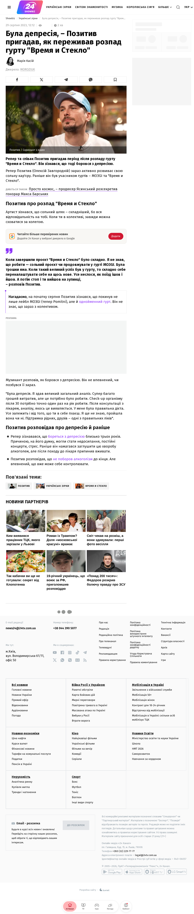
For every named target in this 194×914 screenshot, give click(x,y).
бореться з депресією (66, 436)
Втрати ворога (81, 720)
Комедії (76, 753)
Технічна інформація (173, 622)
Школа (136, 743)
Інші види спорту (82, 802)
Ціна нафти (19, 738)
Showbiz (11, 18)
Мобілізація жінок (143, 700)
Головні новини (22, 689)
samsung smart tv (176, 871)
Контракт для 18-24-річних (148, 705)
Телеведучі (105, 647)
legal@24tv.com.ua (145, 855)
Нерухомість (21, 777)
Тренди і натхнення (24, 792)
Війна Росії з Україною (88, 685)
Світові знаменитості (91, 7)
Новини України (22, 694)
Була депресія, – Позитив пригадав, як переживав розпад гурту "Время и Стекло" (83, 18)
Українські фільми (83, 743)
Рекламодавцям (108, 654)
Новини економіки (25, 733)
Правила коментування (143, 662)
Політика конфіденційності (140, 623)
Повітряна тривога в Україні (89, 705)
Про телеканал (107, 641)
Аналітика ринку (22, 781)
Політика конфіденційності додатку (140, 645)
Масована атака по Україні (88, 710)
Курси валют (19, 743)
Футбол (76, 787)
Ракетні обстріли (82, 689)
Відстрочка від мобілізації (148, 710)
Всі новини (20, 685)
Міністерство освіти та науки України (155, 738)
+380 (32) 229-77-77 (124, 851)
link (54, 652)
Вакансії (166, 635)
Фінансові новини (23, 748)
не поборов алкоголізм (72, 459)
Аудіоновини (20, 710)
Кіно (75, 733)
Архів (164, 647)
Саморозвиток (141, 753)
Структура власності (173, 641)
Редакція (104, 629)
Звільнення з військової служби (152, 689)
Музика (117, 7)
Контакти (166, 629)
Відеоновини (20, 705)
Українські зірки (58, 7)
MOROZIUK (27, 69)
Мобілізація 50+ (142, 694)
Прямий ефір (20, 700)
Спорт (76, 777)
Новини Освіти (142, 733)
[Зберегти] (115, 80)
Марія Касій (25, 61)
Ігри (163, 660)
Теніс (75, 792)
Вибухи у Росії (80, 715)
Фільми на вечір (82, 748)
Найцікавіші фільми (84, 738)
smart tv (154, 871)
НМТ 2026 (138, 748)
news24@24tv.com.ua (21, 628)
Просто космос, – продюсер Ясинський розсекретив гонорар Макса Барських (61, 191)
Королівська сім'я (141, 7)
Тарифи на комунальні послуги (31, 753)
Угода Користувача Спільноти (141, 655)
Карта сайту (168, 654)
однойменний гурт (94, 302)
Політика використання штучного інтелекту (141, 634)
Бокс (74, 781)
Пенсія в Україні (22, 764)
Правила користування (112, 660)
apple (133, 871)
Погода (16, 715)
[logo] (30, 7)
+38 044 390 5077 (65, 628)
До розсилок (76, 825)
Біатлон (76, 797)
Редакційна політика (111, 635)
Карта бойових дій (83, 694)
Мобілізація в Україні (148, 685)
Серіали (77, 759)
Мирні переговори (83, 700)
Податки (17, 759)
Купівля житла (21, 787)
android (112, 871)
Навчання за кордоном (146, 759)
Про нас (103, 622)
